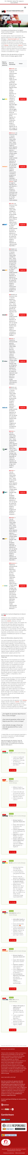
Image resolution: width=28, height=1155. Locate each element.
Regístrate (22, 99)
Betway (6, 45)
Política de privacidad (20, 1153)
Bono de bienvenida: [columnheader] (12, 63)
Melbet (12, 517)
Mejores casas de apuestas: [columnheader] (4, 63)
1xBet (12, 203)
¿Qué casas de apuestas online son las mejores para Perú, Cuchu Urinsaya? (13, 720)
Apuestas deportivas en (6, 1045)
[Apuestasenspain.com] (12, 11)
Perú (14, 1045)
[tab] (14, 714)
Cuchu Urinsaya (21, 753)
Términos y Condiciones (8, 1153)
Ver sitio (12, 770)
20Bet (12, 431)
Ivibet (12, 338)
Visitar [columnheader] (21, 63)
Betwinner (13, 563)
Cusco (17, 1045)
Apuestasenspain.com (13, 39)
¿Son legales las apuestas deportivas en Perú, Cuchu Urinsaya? (14, 714)
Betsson (20, 45)
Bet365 (12, 68)
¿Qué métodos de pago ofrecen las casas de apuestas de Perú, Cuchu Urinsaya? (12, 727)
